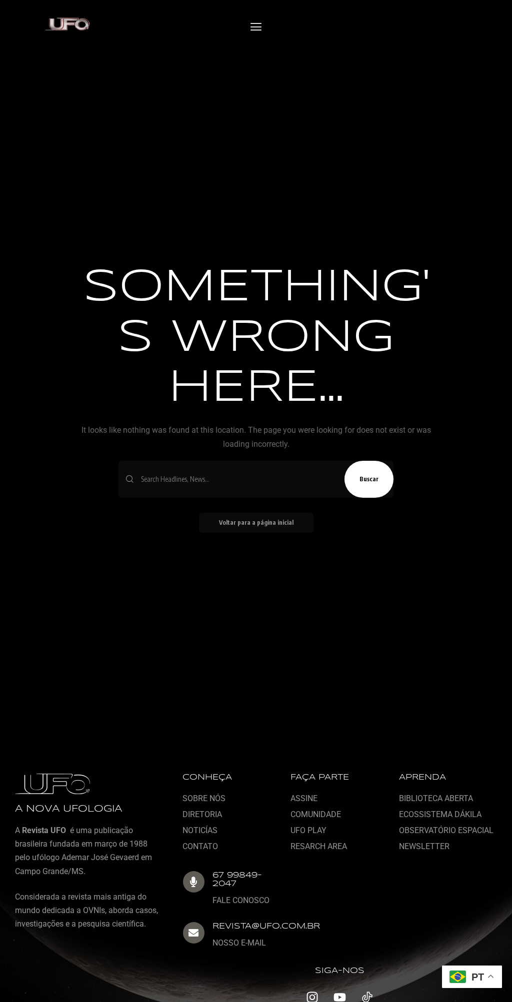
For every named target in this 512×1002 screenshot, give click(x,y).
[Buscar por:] (239, 479)
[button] (255, 27)
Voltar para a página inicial (256, 522)
